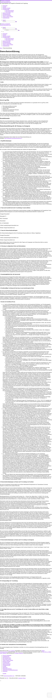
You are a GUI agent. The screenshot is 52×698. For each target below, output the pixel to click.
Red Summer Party (7, 657)
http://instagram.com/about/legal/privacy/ (13, 138)
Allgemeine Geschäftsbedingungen (10, 670)
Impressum (5, 667)
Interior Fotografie (6, 663)
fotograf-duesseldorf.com (9, 675)
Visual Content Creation (8, 660)
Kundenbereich (6, 656)
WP (7, 678)
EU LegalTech (12, 650)
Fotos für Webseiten (7, 655)
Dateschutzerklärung (7, 668)
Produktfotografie (6, 665)
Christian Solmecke (19, 653)
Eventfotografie (6, 662)
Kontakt (4, 666)
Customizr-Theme (22, 678)
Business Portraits (6, 661)
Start (1, 48)
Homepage (5, 671)
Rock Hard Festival (7, 659)
